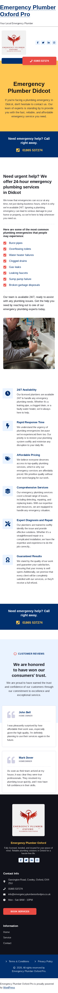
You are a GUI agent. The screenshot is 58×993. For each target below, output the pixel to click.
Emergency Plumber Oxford (28, 842)
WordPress (9, 987)
